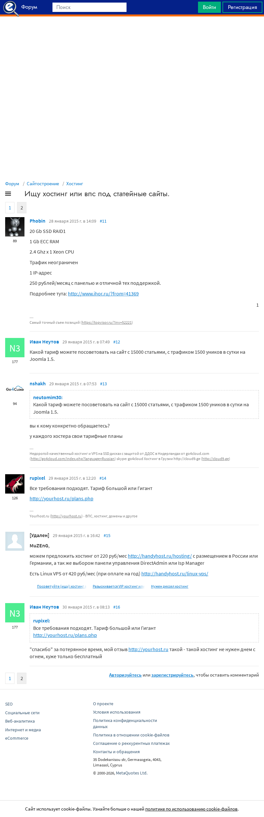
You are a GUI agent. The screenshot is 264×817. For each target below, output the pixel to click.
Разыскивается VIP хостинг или (119, 586)
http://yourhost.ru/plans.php (61, 498)
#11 (103, 221)
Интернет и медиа (23, 730)
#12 (116, 342)
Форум (12, 183)
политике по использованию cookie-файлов (191, 809)
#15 (107, 535)
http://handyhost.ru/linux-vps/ (174, 573)
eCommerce (16, 738)
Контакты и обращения (116, 752)
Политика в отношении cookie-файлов (131, 735)
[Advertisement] (132, 32)
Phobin (37, 220)
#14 (102, 478)
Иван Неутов (44, 341)
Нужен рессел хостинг (169, 586)
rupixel (37, 478)
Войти (209, 7)
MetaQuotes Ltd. (131, 773)
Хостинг (74, 183)
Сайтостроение (43, 183)
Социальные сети (22, 713)
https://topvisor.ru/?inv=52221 (107, 322)
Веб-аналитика (20, 721)
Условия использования (116, 712)
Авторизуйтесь (125, 675)
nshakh (38, 383)
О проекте (103, 703)
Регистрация (242, 7)
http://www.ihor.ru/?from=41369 (103, 293)
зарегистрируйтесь (172, 675)
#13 (103, 384)
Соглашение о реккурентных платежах (131, 743)
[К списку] (18, 195)
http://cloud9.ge (215, 458)
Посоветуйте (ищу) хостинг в (62, 586)
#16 (116, 607)
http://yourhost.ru (66, 516)
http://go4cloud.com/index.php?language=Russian (73, 458)
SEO (9, 704)
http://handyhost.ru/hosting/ (160, 556)
